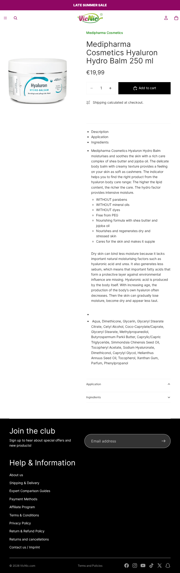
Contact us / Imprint (24, 547)
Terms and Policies (90, 565)
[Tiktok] (151, 565)
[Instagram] (135, 565)
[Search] (15, 18)
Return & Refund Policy (27, 531)
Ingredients (93, 397)
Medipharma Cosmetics (104, 33)
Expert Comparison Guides (29, 491)
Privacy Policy (20, 523)
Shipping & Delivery (24, 483)
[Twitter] (159, 565)
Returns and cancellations (29, 539)
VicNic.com (27, 565)
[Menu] (5, 18)
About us (16, 475)
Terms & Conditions (24, 515)
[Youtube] (143, 565)
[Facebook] (126, 565)
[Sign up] (164, 441)
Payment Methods (23, 499)
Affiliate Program (22, 507)
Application (93, 384)
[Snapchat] (168, 565)
